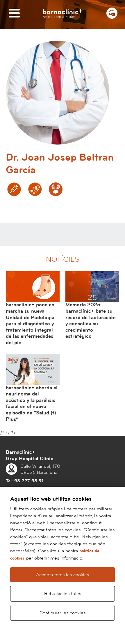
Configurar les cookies (62, 613)
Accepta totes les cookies (62, 575)
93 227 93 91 (28, 481)
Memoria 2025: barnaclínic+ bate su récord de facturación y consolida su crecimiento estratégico (90, 320)
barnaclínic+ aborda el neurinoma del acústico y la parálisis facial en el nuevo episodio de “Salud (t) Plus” (32, 403)
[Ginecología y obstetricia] (35, 189)
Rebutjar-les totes (62, 594)
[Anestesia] (14, 189)
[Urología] (56, 189)
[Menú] (14, 13)
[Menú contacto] (111, 13)
